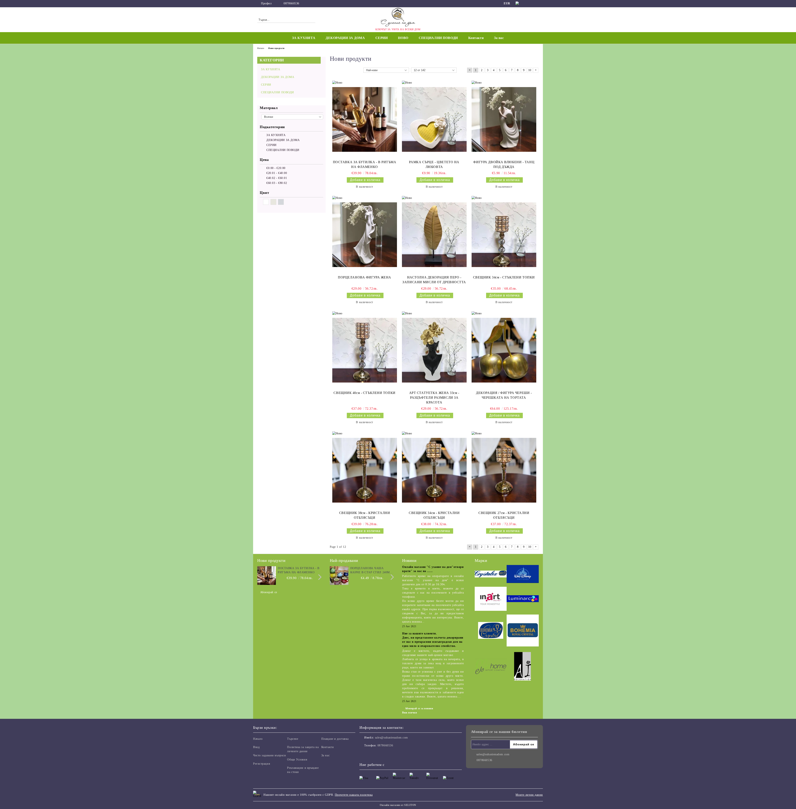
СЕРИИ (381, 38)
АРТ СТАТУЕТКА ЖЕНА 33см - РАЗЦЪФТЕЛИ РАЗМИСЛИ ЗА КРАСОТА (434, 397)
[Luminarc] (523, 599)
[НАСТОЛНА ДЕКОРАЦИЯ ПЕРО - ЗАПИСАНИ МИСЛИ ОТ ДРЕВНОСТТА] (434, 234)
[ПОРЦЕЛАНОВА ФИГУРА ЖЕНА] (364, 234)
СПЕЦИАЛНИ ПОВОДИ (438, 38)
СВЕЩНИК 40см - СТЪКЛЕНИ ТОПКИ (364, 393)
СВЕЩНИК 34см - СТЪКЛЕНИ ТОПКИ (504, 277)
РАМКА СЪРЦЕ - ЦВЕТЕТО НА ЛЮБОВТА (434, 164)
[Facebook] (530, 3)
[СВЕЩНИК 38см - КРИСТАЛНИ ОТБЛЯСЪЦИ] (364, 470)
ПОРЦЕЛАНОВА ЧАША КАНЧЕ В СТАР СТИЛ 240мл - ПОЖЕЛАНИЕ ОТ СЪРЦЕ (372, 571)
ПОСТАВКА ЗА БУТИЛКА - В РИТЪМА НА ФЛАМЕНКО (364, 164)
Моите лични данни (529, 794)
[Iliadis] (523, 667)
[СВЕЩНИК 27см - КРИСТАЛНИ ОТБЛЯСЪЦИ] (504, 470)
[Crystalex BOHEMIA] (491, 575)
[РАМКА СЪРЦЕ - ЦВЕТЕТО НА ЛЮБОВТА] (434, 119)
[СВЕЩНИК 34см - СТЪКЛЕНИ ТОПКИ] (504, 234)
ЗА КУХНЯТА (303, 38)
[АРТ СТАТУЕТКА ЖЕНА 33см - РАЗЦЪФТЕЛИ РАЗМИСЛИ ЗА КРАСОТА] (434, 350)
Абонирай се (268, 592)
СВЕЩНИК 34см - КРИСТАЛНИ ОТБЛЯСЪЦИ (434, 515)
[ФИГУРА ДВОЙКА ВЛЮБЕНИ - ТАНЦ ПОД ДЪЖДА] (504, 119)
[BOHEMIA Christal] (491, 631)
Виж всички (409, 712)
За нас (499, 38)
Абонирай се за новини (419, 708)
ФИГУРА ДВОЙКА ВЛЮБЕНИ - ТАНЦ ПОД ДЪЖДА (503, 164)
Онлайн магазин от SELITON (398, 805)
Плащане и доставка (335, 738)
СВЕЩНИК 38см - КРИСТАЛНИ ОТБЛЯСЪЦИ (364, 515)
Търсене (292, 738)
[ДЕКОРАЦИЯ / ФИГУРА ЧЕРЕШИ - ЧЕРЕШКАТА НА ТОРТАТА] (504, 350)
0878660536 (291, 3)
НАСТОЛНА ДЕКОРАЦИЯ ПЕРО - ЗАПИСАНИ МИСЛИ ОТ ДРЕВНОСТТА (434, 280)
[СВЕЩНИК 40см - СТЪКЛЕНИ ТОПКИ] (364, 350)
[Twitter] (536, 3)
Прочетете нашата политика (354, 794)
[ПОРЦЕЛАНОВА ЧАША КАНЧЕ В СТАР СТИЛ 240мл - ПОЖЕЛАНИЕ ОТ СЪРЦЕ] (339, 575)
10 (529, 70)
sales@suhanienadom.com (391, 737)
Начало (260, 48)
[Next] (319, 577)
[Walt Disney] (523, 574)
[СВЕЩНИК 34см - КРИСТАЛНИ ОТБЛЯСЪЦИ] (434, 470)
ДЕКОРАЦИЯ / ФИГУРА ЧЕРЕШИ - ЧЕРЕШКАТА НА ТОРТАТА (504, 395)
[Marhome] (491, 667)
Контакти (476, 38)
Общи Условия (297, 759)
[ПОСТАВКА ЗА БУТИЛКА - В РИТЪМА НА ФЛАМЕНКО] (364, 119)
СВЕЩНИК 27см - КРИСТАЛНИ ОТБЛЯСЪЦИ (503, 515)
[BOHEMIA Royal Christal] (523, 631)
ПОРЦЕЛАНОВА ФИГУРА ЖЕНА (364, 277)
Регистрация (261, 763)
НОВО (403, 38)
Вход (256, 747)
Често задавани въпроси (269, 755)
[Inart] (491, 599)
